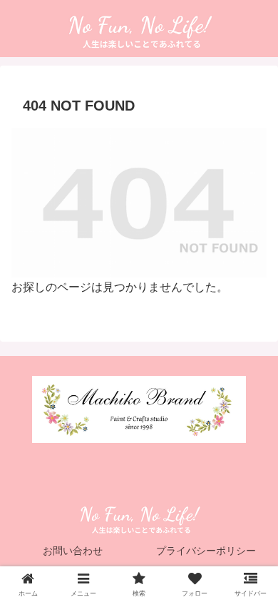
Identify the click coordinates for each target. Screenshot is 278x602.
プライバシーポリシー (206, 550)
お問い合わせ (73, 550)
